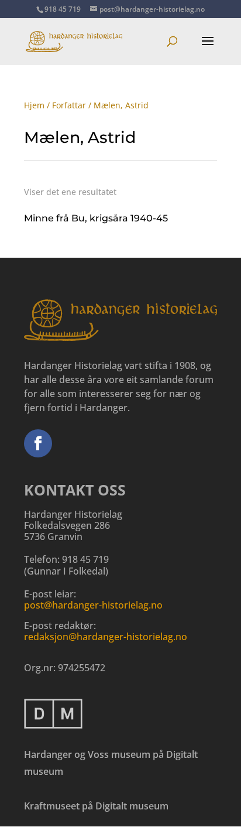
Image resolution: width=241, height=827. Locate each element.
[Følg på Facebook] (38, 443)
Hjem (34, 105)
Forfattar (69, 105)
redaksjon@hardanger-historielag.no (105, 636)
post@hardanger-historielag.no (93, 605)
